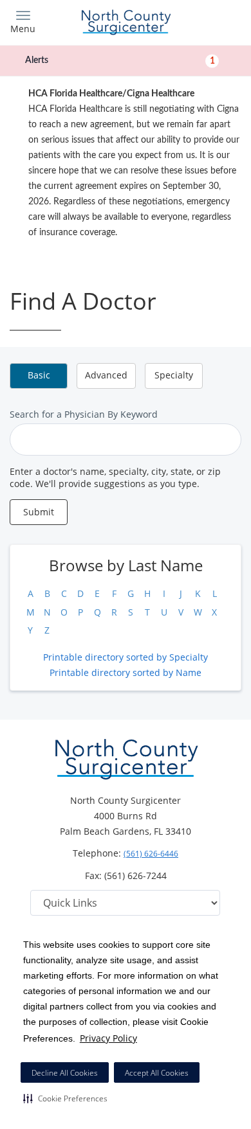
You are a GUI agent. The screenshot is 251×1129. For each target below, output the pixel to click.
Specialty (173, 375)
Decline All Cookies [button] (65, 1072)
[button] (65, 1098)
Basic (39, 375)
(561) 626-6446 (151, 853)
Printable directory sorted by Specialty (125, 657)
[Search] (212, 20)
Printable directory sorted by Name (125, 672)
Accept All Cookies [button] (157, 1072)
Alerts (120, 60)
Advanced (106, 375)
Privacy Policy (108, 1038)
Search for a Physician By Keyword (84, 414)
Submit (38, 512)
